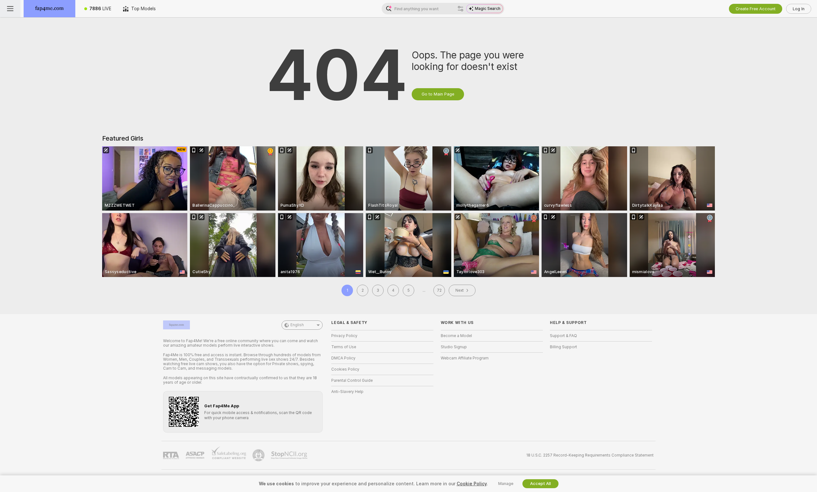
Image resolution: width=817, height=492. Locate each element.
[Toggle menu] (10, 8)
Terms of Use (343, 347)
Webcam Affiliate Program (465, 358)
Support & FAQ (563, 336)
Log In (799, 8)
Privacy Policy (344, 336)
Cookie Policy (472, 483)
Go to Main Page (438, 94)
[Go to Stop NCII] (290, 455)
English (297, 325)
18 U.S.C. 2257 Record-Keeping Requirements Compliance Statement (590, 455)
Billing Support (563, 347)
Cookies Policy (345, 369)
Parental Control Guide (352, 380)
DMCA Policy (343, 358)
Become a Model (456, 336)
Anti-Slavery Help (347, 391)
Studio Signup (454, 347)
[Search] (460, 8)
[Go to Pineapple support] (259, 455)
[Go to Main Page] (49, 8)
